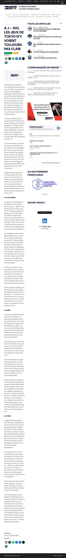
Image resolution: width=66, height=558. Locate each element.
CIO (5, 535)
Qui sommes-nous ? (10, 1)
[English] (62, 3)
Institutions (56, 14)
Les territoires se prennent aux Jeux (20, 16)
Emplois (36, 1)
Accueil (8, 14)
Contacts (21, 1)
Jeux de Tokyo (14, 535)
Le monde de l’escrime (43, 16)
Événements (35, 14)
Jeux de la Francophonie (21, 14)
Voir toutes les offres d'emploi (51, 162)
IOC (8, 535)
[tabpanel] (44, 184)
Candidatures (45, 14)
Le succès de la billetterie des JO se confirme (46, 30)
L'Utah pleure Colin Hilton (45, 58)
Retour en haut (57, 555)
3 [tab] (44, 194)
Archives (55, 16)
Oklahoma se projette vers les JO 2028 (47, 38)
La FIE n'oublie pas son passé (45, 52)
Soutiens (28, 1)
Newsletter (44, 1)
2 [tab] (43, 194)
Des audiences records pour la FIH (47, 45)
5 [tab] (47, 194)
